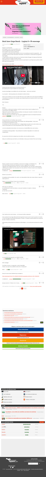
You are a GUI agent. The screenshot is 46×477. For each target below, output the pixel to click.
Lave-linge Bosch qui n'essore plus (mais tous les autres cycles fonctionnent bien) (18, 320)
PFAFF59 (3, 429)
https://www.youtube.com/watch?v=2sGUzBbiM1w (13, 65)
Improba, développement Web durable (23, 469)
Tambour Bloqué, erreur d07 (9, 315)
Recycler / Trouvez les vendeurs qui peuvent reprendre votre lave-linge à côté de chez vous (23, 343)
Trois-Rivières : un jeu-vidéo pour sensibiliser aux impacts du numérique (20, 411)
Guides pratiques (8, 415)
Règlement (41, 469)
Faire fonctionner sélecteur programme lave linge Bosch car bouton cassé (17, 317)
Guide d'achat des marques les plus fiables (23, 348)
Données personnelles (35, 469)
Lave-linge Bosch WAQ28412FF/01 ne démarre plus (13, 314)
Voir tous (42, 422)
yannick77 (4, 116)
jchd (4, 182)
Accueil (23, 2)
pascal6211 (4, 434)
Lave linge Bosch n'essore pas (9, 322)
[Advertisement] (23, 13)
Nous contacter (26, 470)
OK (39, 463)
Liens (3, 415)
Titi (10, 44)
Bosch (29, 44)
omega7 (11, 170)
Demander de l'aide (39, 1)
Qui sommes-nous (9, 469)
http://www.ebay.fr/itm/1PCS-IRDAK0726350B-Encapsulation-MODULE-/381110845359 (20, 276)
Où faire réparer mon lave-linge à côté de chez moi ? (13, 312)
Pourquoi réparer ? (40, 411)
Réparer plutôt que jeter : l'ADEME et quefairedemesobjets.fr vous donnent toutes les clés (24, 407)
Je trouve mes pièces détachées (23, 332)
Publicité (18, 470)
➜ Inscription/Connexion (39, 2)
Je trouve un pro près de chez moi (23, 337)
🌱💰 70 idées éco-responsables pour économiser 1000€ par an (18, 418)
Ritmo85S (3, 432)
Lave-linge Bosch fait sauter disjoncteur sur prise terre (13, 319)
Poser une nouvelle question (35, 286)
